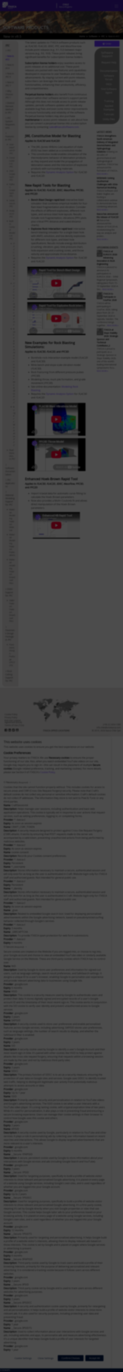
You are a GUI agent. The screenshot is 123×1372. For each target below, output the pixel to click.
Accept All (94, 1358)
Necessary (17, 782)
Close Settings (46, 1358)
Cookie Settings (23, 1358)
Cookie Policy (47, 772)
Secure (15, 946)
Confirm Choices (71, 1358)
